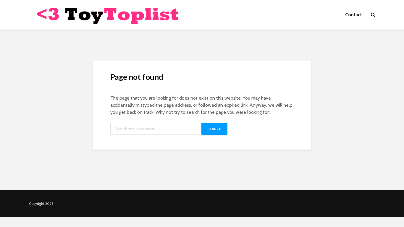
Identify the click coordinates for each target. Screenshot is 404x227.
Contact (353, 14)
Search (214, 129)
